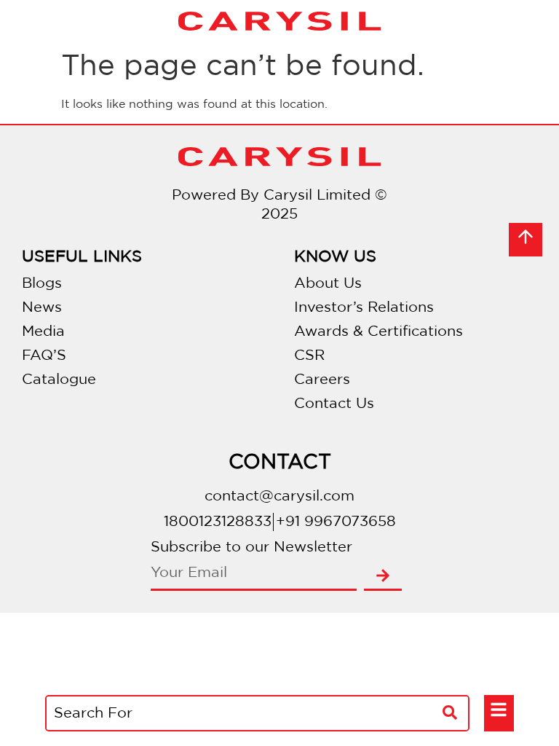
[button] (499, 712)
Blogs (42, 283)
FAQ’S (44, 355)
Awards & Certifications (378, 331)
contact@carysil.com (279, 496)
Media (43, 331)
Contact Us (334, 403)
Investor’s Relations (364, 307)
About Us (328, 283)
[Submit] (383, 576)
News (42, 307)
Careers (322, 379)
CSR (309, 355)
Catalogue (59, 379)
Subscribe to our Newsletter (251, 547)
